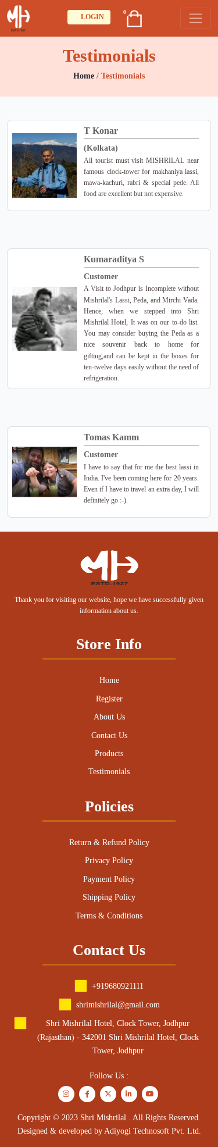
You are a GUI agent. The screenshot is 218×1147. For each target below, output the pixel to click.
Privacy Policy (109, 860)
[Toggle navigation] (195, 18)
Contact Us (109, 735)
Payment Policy (109, 879)
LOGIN (91, 17)
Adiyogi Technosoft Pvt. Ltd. (152, 1131)
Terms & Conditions (109, 915)
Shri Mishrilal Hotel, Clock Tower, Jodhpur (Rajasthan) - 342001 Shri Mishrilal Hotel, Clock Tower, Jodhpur (118, 1037)
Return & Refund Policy (109, 842)
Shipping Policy (109, 897)
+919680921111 (118, 986)
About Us (109, 717)
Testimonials (109, 771)
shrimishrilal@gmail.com (118, 1004)
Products (109, 753)
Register (109, 698)
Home (85, 76)
